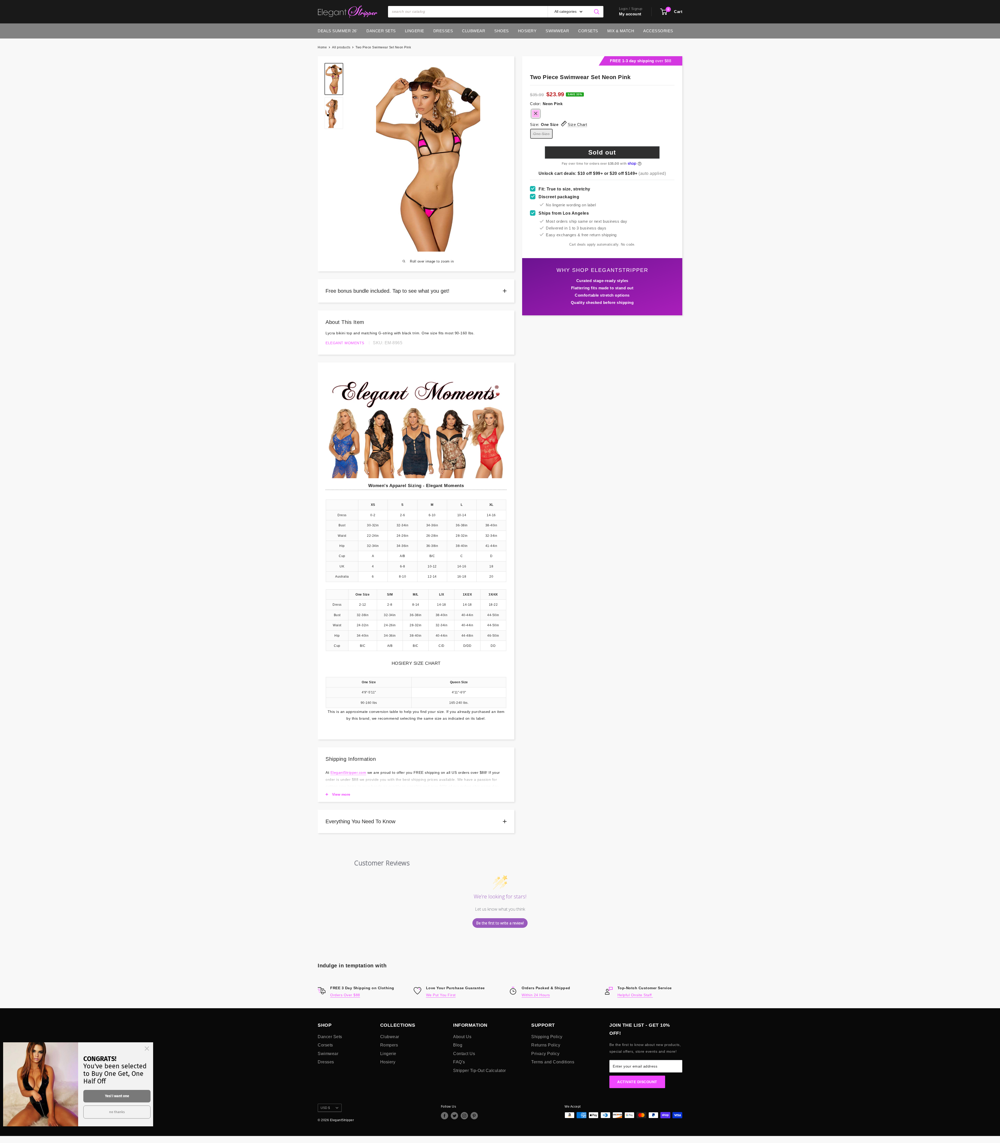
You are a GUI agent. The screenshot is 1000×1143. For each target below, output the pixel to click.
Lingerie (414, 31)
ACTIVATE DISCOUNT (637, 1082)
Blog (457, 1045)
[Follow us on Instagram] (464, 1115)
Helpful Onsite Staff (635, 995)
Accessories (658, 31)
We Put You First (441, 995)
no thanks (117, 1112)
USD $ (325, 1108)
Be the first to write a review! (500, 923)
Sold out (602, 152)
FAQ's (459, 1062)
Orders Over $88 (345, 995)
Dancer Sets (381, 31)
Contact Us (464, 1053)
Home (322, 47)
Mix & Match (620, 31)
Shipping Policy (546, 1037)
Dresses (443, 31)
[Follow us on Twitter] (454, 1115)
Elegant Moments (345, 343)
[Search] (596, 11)
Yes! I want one (117, 1096)
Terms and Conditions (552, 1062)
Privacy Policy (545, 1053)
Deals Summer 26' (337, 31)
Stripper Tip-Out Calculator (479, 1070)
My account (630, 14)
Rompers (389, 1045)
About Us (462, 1037)
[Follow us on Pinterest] (474, 1115)
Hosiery (527, 31)
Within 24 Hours (536, 995)
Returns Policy (545, 1045)
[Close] (147, 1048)
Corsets (588, 31)
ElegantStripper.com (348, 772)
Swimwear (557, 31)
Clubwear (473, 31)
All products (341, 47)
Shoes (501, 31)
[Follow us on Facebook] (444, 1115)
